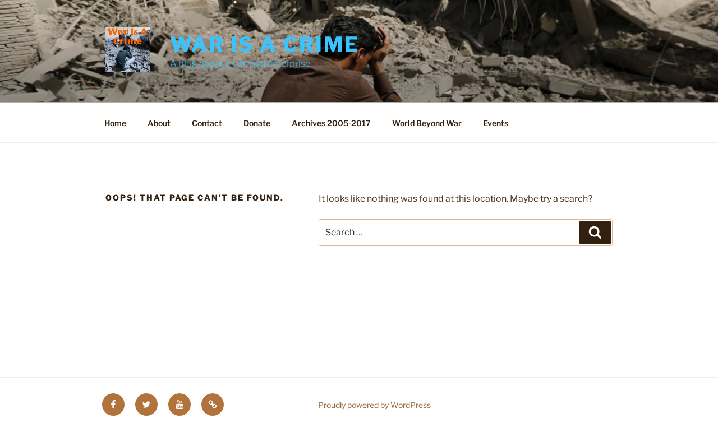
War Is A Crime (265, 44)
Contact (207, 123)
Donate (256, 123)
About (159, 123)
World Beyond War (427, 123)
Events (495, 123)
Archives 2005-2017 (331, 123)
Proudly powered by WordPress (374, 405)
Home (115, 123)
